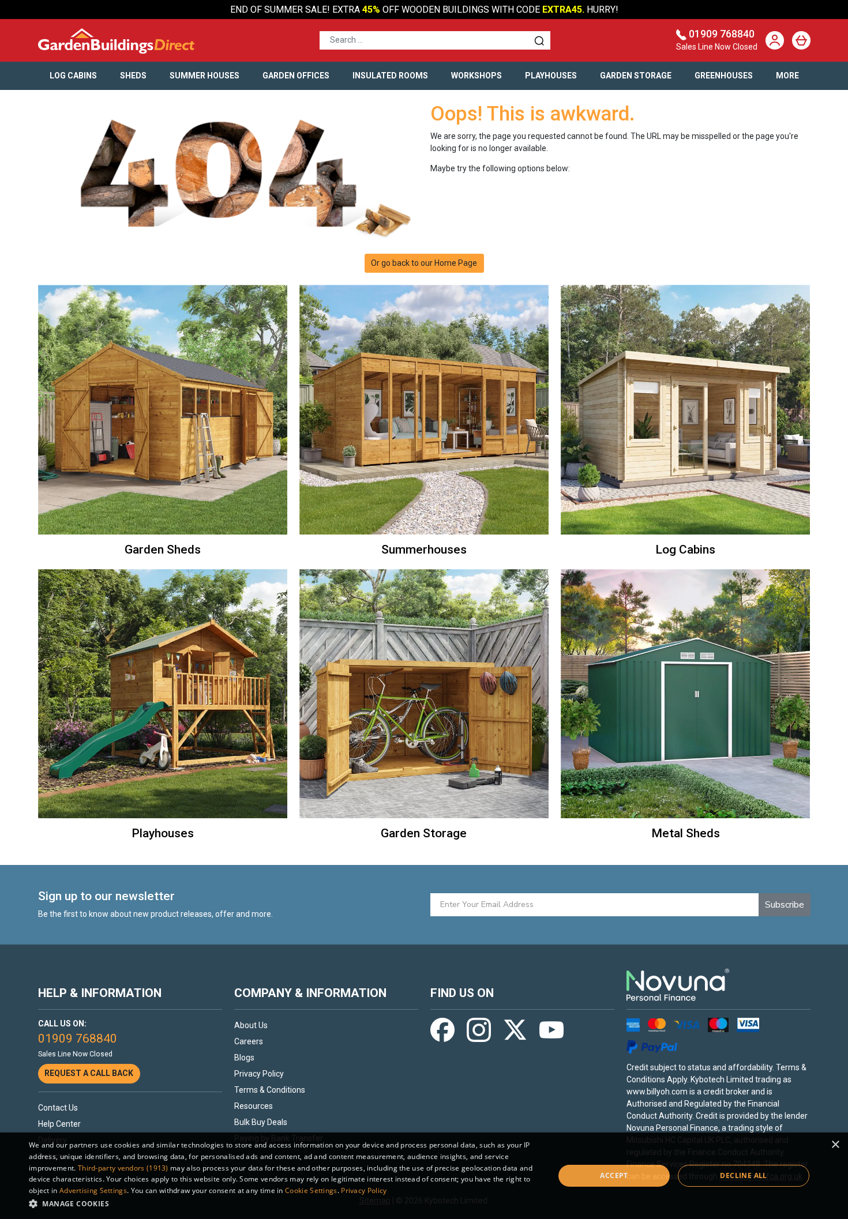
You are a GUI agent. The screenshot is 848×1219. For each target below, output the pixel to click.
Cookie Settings (311, 1190)
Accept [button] (614, 1175)
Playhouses (551, 75)
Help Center (59, 1123)
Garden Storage (635, 75)
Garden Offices (295, 75)
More (787, 75)
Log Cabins (73, 75)
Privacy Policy (259, 1073)
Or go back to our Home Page (424, 263)
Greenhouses (724, 75)
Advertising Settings (93, 1190)
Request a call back (88, 1073)
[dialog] (424, 1176)
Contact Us (58, 1107)
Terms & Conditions (269, 1089)
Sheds (133, 75)
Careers (248, 1041)
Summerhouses (424, 549)
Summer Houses (204, 75)
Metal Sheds (685, 833)
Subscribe (784, 904)
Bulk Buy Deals (260, 1122)
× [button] (835, 1145)
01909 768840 (722, 34)
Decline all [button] (743, 1175)
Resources (253, 1106)
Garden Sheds (163, 549)
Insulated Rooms (390, 75)
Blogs (244, 1057)
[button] (284, 1203)
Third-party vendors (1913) (123, 1168)
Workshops (476, 75)
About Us (251, 1025)
